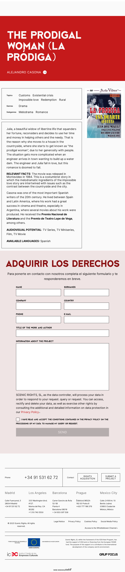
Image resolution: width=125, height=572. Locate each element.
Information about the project (35, 341)
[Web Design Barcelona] (62, 569)
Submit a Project (110, 477)
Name (19, 286)
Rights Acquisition (87, 477)
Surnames (69, 286)
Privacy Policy (30, 412)
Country (69, 300)
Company (21, 300)
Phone (19, 314)
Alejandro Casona (24, 72)
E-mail (67, 314)
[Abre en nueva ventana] (108, 554)
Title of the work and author (34, 327)
